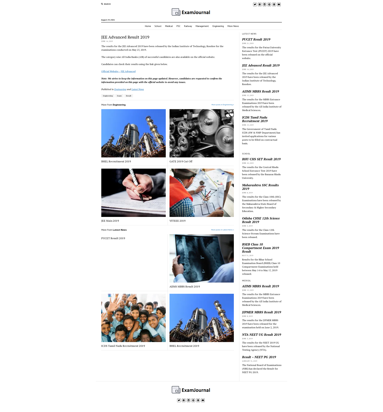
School (158, 26)
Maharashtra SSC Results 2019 (260, 186)
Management (202, 26)
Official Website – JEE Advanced (118, 71)
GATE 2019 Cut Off (181, 161)
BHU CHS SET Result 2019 (261, 159)
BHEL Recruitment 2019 (116, 161)
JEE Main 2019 (110, 220)
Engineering (218, 26)
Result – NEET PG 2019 (259, 357)
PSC (178, 26)
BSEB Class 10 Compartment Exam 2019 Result (260, 247)
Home (148, 26)
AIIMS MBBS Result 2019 (185, 286)
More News (233, 26)
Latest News (138, 89)
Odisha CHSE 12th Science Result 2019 (261, 220)
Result (128, 96)
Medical (169, 26)
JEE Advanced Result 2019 (261, 65)
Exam (119, 96)
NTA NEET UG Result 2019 (261, 334)
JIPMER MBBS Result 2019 (261, 312)
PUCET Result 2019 (113, 238)
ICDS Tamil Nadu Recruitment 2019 (123, 346)
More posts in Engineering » (223, 104)
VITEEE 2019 (178, 220)
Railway (188, 26)
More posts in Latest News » (222, 230)
